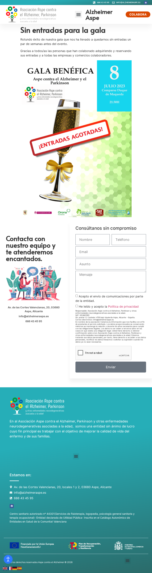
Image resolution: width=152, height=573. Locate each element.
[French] (10, 568)
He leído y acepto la (109, 306)
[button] (78, 14)
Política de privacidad (123, 306)
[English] (5, 568)
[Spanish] (19, 568)
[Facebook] (145, 2)
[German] (14, 568)
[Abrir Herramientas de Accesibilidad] (8, 559)
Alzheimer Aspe (99, 14)
